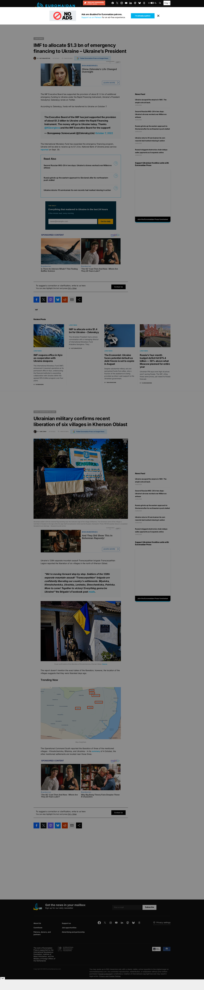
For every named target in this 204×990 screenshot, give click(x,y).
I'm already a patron (142, 16)
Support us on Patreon (91, 17)
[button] (152, 3)
